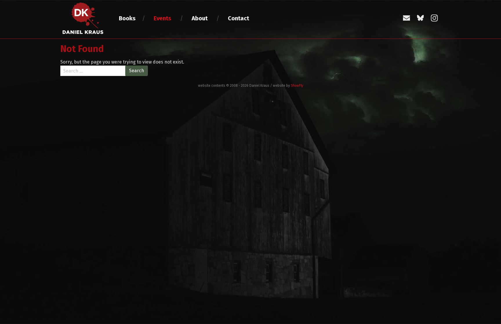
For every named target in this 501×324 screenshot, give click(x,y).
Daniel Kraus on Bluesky (420, 18)
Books (127, 18)
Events (162, 18)
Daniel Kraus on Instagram (434, 18)
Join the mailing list (406, 18)
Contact (238, 18)
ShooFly (297, 86)
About (200, 18)
